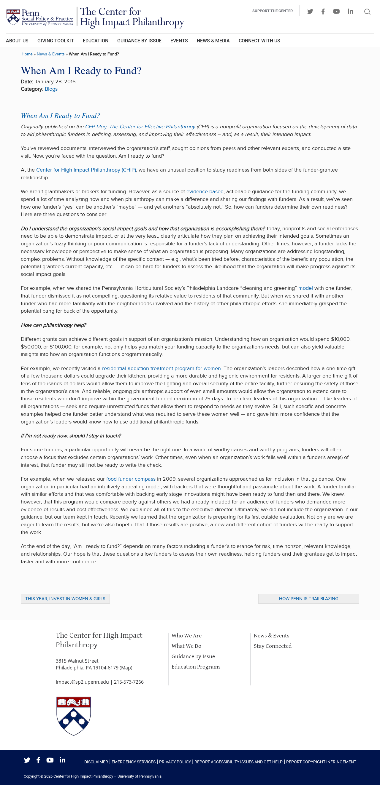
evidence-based (205, 191)
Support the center (272, 11)
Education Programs (196, 667)
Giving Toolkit (55, 41)
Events (179, 41)
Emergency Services (134, 762)
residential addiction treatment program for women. (162, 368)
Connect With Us (259, 41)
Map (126, 667)
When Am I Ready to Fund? (60, 115)
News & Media (213, 41)
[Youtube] (50, 760)
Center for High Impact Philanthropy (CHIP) (86, 170)
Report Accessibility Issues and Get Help (238, 762)
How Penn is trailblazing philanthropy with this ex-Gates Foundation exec (309, 600)
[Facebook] (38, 760)
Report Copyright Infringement (321, 762)
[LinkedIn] (62, 760)
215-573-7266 (129, 682)
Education (95, 41)
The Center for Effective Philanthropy (152, 127)
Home (27, 54)
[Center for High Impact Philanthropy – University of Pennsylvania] (108, 16)
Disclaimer (96, 762)
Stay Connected (273, 646)
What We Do (186, 646)
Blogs (51, 89)
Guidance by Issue (139, 41)
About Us (17, 41)
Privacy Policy (175, 762)
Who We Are (187, 635)
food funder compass (131, 479)
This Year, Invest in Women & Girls (65, 599)
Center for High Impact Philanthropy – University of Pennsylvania (107, 776)
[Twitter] (27, 760)
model (305, 288)
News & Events (51, 54)
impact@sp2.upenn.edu (82, 682)
